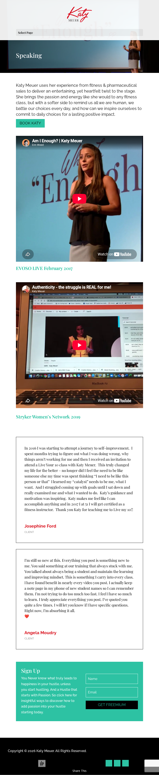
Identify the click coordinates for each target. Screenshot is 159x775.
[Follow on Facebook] (109, 763)
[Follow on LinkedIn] (125, 763)
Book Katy (30, 123)
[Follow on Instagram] (117, 763)
